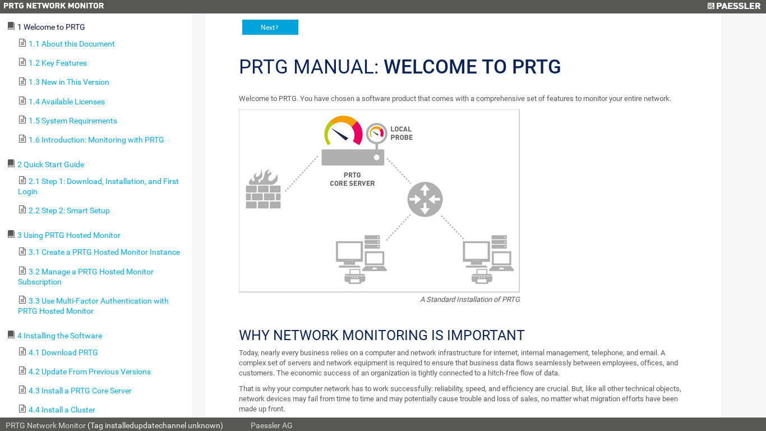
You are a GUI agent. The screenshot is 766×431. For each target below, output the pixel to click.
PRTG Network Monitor (46, 425)
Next (268, 27)
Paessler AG (272, 425)
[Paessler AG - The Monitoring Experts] (734, 6)
